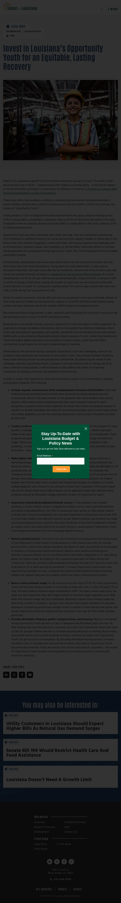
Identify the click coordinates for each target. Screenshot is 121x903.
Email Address (45, 455)
